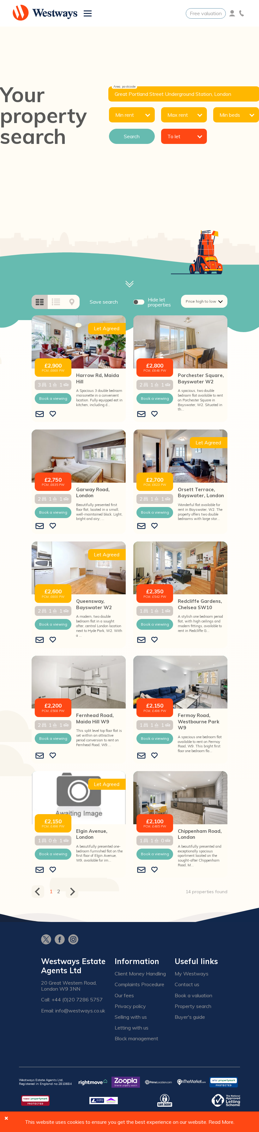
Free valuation (206, 13)
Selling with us (131, 1017)
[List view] (56, 302)
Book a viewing (53, 398)
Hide (159, 302)
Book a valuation (193, 996)
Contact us (187, 984)
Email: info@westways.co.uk (73, 1011)
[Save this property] (52, 414)
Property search (193, 1006)
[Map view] (72, 302)
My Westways (191, 974)
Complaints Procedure (139, 984)
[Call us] (241, 13)
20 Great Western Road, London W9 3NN (69, 986)
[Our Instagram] (75, 940)
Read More (220, 1122)
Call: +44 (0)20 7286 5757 (72, 1000)
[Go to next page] (72, 891)
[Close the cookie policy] (6, 1118)
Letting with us (131, 1028)
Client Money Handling (140, 974)
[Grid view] (40, 302)
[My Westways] (232, 13)
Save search (104, 302)
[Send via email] (39, 414)
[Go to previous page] (38, 891)
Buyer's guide (190, 1017)
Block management (136, 1039)
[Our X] (48, 940)
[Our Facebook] (61, 940)
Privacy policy (130, 1006)
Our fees (124, 996)
